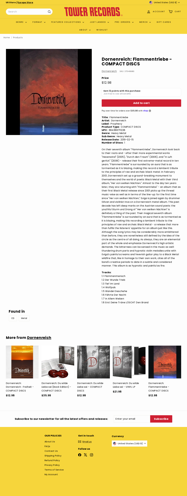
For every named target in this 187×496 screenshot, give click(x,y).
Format (38, 22)
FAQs (47, 446)
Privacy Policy (52, 465)
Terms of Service (54, 469)
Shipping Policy (53, 455)
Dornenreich (109, 71)
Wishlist (102, 29)
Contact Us (51, 450)
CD (12, 318)
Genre (20, 22)
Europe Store (25, 2)
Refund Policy (52, 460)
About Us (50, 441)
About (84, 29)
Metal (24, 318)
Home (7, 37)
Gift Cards (164, 22)
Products (18, 37)
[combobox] (29, 12)
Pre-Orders (123, 22)
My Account (51, 474)
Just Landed (98, 22)
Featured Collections (66, 22)
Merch (144, 22)
